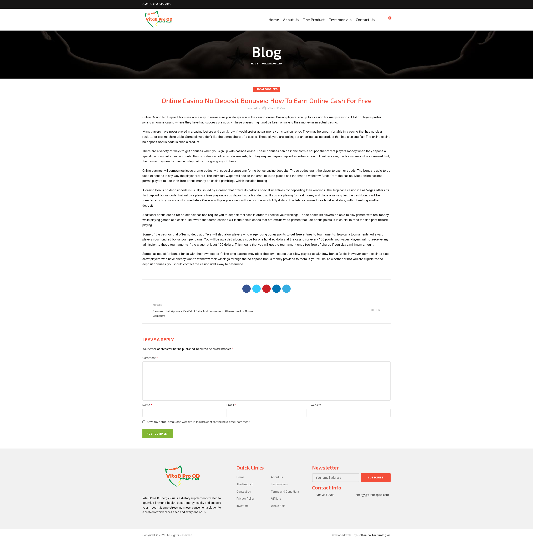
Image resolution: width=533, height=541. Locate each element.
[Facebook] (378, 4)
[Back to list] (266, 310)
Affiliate (276, 498)
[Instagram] (388, 4)
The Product (245, 484)
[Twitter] (383, 4)
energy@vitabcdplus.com (372, 495)
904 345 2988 (162, 4)
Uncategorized (272, 63)
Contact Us (244, 491)
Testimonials (279, 484)
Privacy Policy (245, 498)
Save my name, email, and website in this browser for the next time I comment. (198, 422)
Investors (243, 506)
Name (147, 405)
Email (231, 405)
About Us (277, 477)
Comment (150, 358)
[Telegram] (286, 289)
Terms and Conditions (285, 491)
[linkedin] (276, 289)
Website (316, 405)
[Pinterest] (266, 289)
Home (254, 63)
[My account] (380, 19)
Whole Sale (278, 506)
